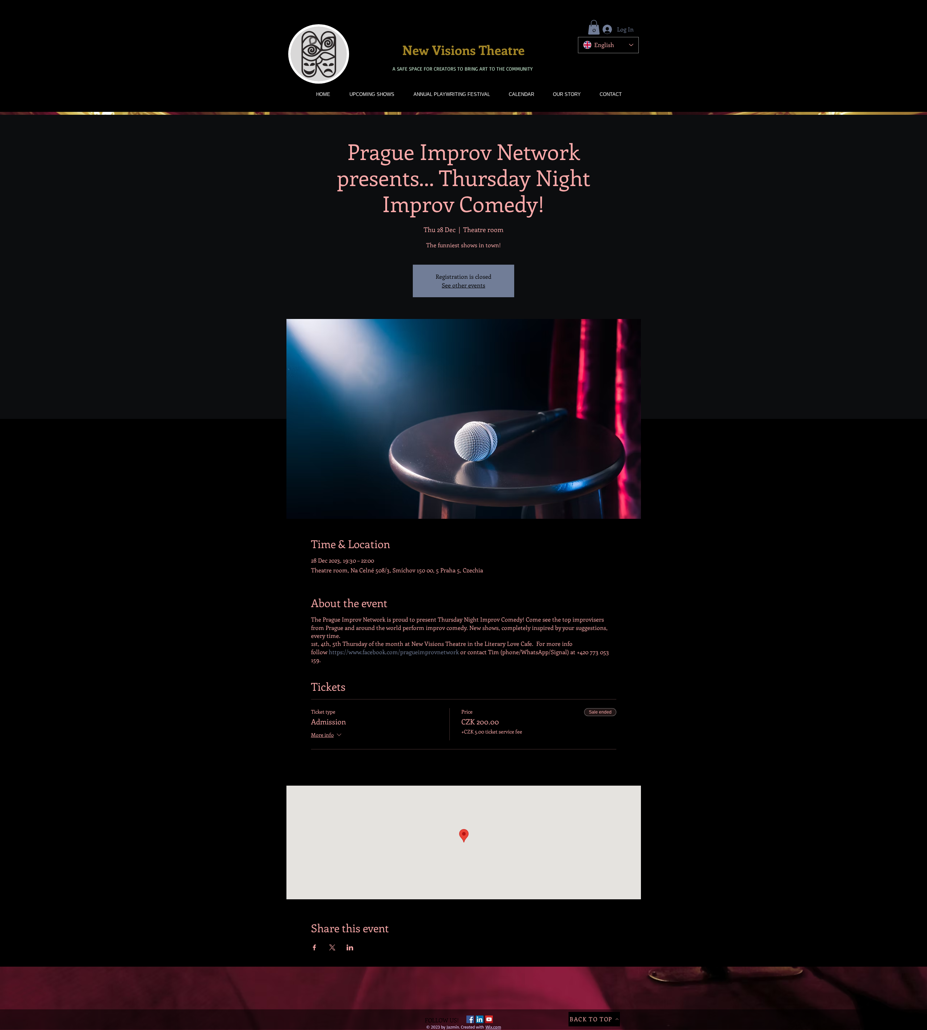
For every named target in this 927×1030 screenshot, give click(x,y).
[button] (594, 27)
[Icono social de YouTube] (489, 1019)
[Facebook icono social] (470, 1019)
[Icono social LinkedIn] (479, 1019)
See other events (463, 285)
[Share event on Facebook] (314, 947)
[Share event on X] (332, 947)
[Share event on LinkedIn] (350, 947)
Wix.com (493, 1027)
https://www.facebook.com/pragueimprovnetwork (394, 652)
